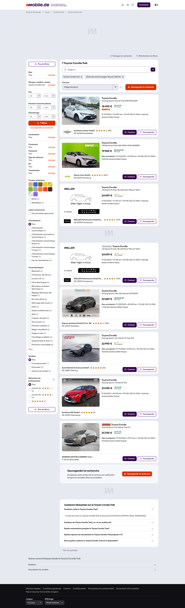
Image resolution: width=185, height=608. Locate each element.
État (30, 72)
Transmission (34, 170)
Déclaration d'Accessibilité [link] (127, 589)
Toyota (47, 12)
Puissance (32, 151)
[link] (127, 5)
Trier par (65, 82)
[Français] (156, 4)
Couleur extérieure (36, 180)
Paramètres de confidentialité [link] (101, 589)
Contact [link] (67, 589)
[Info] (53, 379)
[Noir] (50, 189)
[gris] (35, 189)
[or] (50, 184)
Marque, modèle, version (39, 82)
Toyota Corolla (58, 12)
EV (29, 164)
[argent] (30, 194)
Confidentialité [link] (79, 589)
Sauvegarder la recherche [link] (41, 128)
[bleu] (35, 184)
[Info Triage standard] (120, 87)
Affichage (49, 599)
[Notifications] (122, 4)
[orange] (40, 189)
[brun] (40, 184)
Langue (29, 599)
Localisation (33, 134)
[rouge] (45, 189)
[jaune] (45, 184)
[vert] (30, 189)
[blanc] (40, 194)
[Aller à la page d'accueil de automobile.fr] (48, 5)
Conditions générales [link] (52, 589)
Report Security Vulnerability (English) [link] (42, 592)
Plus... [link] (30, 349)
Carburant (33, 144)
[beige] (30, 184)
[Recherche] (153, 70)
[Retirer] (81, 76)
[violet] (35, 194)
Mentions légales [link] (33, 589)
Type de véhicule (35, 157)
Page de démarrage (33, 12)
